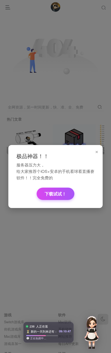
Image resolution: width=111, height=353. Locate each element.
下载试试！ (55, 194)
